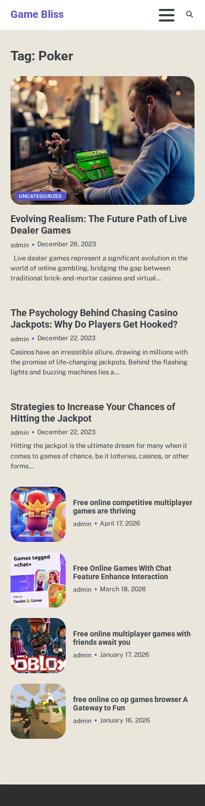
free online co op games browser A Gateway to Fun (130, 703)
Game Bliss (37, 14)
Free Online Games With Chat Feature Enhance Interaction (122, 572)
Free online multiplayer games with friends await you (132, 638)
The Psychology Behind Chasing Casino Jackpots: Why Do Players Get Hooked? (94, 318)
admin (20, 245)
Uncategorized (41, 196)
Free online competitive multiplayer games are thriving (132, 507)
